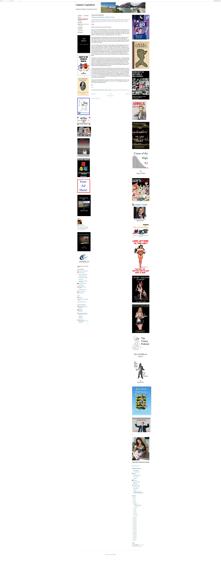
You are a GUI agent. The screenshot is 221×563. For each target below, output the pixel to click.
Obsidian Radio (81, 292)
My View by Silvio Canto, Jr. (83, 313)
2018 (134, 521)
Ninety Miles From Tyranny (83, 306)
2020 (134, 518)
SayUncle (134, 473)
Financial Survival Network (83, 277)
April (135, 511)
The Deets (135, 490)
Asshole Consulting (102, 19)
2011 (134, 530)
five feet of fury (135, 488)
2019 (134, 520)
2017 (134, 522)
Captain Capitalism (85, 5)
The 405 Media (81, 285)
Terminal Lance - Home (82, 301)
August (135, 507)
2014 (134, 526)
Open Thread (80, 317)
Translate (139, 546)
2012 (134, 529)
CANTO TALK (81, 279)
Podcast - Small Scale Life (83, 274)
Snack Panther (81, 310)
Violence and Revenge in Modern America (103, 17)
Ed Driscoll (135, 480)
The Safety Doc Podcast (83, 283)
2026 (134, 497)
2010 (134, 532)
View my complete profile (81, 229)
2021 (134, 517)
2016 (134, 524)
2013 (134, 528)
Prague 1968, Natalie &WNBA (83, 314)
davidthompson (135, 470)
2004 (134, 540)
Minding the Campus (136, 485)
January (135, 515)
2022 (134, 502)
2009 (134, 533)
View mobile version (110, 95)
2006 (134, 537)
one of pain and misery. (112, 81)
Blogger (114, 554)
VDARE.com (135, 483)
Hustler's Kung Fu (81, 272)
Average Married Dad (136, 475)
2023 (134, 501)
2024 (134, 500)
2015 (134, 525)
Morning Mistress (81, 307)
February (135, 514)
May (134, 510)
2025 (134, 498)
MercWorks (80, 297)
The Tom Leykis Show (82, 289)
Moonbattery (81, 316)
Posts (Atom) (98, 98)
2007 (134, 536)
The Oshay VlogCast (82, 291)
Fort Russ (135, 478)
